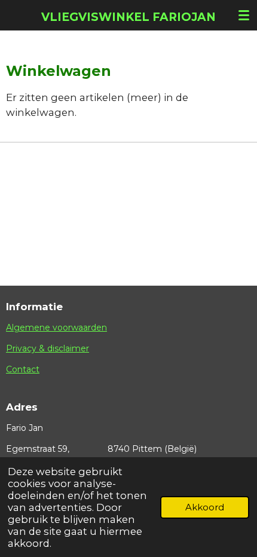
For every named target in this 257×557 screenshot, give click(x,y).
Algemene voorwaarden (56, 327)
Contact (22, 369)
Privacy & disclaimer (47, 348)
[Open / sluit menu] (244, 15)
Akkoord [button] (204, 507)
